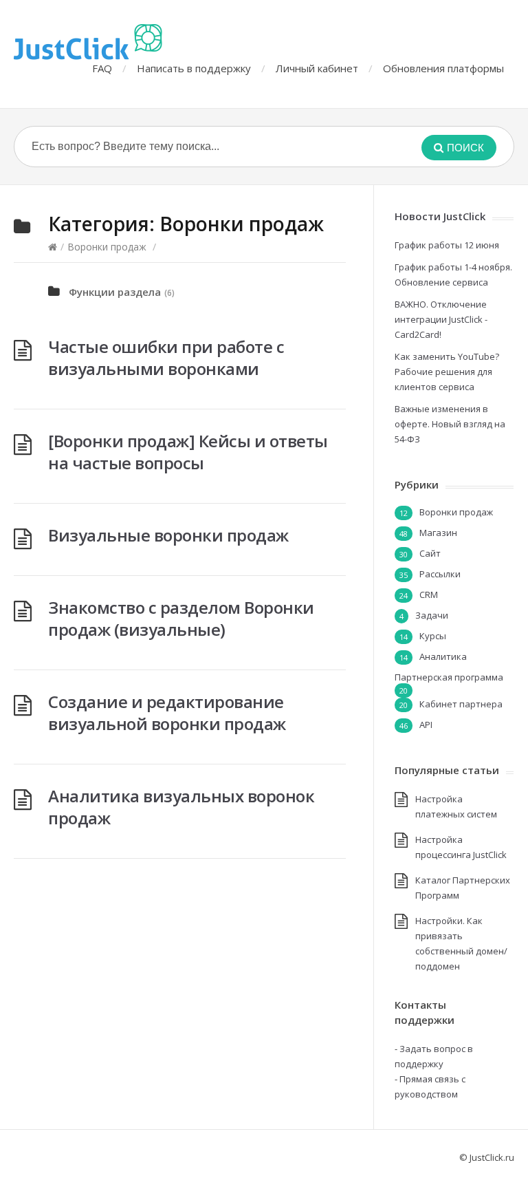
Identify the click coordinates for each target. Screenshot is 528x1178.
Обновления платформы (443, 68)
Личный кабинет (317, 68)
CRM (428, 594)
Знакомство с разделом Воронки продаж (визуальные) (181, 618)
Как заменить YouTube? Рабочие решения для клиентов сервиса (447, 371)
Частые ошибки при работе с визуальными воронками (166, 357)
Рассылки (440, 574)
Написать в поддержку (194, 68)
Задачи (431, 615)
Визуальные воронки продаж (168, 535)
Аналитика (443, 656)
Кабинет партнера (461, 704)
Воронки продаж (106, 246)
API (425, 724)
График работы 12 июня (447, 245)
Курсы (432, 636)
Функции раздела (115, 292)
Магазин (438, 532)
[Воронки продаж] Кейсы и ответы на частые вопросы (188, 451)
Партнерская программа (449, 677)
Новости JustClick (440, 216)
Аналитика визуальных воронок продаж (181, 806)
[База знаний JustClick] (88, 42)
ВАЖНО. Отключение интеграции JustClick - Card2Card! (441, 319)
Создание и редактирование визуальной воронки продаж (167, 712)
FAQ (102, 68)
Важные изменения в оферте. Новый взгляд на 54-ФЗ (450, 424)
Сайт (430, 553)
